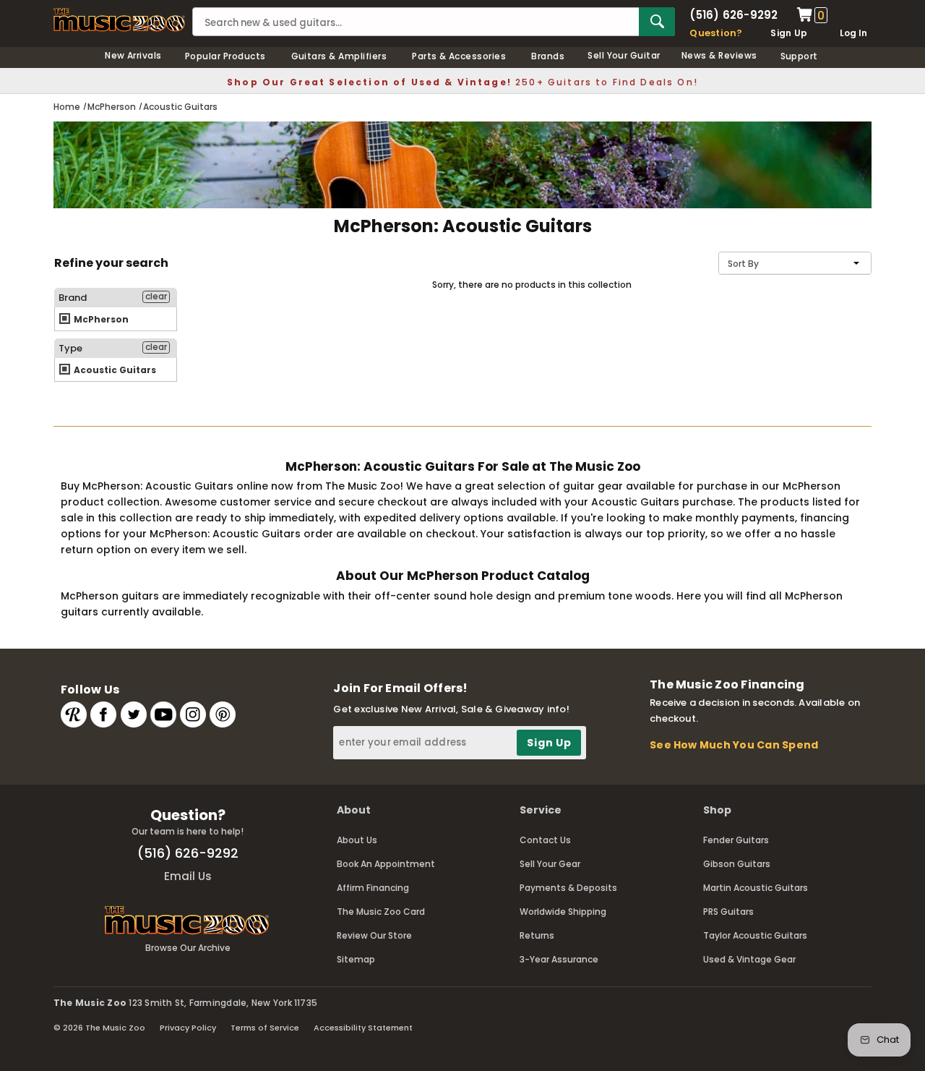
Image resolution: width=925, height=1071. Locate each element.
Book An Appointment (386, 864)
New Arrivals (133, 55)
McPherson (100, 319)
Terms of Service (265, 1027)
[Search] (657, 21)
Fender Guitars (736, 840)
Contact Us (545, 840)
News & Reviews (719, 55)
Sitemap (356, 959)
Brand (73, 297)
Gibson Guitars (736, 864)
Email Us (188, 876)
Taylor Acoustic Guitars (755, 935)
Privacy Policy (188, 1027)
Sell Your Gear (550, 864)
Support (799, 56)
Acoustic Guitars (114, 370)
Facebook (103, 714)
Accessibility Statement (363, 1027)
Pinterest (223, 714)
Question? (715, 33)
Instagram (193, 714)
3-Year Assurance (559, 959)
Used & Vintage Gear (749, 959)
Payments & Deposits (568, 888)
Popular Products (225, 56)
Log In (853, 33)
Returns (537, 935)
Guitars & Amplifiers (339, 56)
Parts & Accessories (459, 56)
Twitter (134, 714)
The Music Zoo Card (381, 911)
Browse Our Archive (188, 948)
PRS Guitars (728, 911)
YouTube (163, 714)
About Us (357, 840)
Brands (547, 56)
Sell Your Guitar (624, 55)
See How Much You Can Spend (734, 745)
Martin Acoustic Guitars (755, 888)
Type (70, 348)
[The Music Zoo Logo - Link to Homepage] (119, 20)
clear (156, 296)
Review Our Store (374, 935)
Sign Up (788, 33)
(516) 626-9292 (733, 14)
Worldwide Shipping (563, 911)
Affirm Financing (373, 888)
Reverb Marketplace (74, 714)
